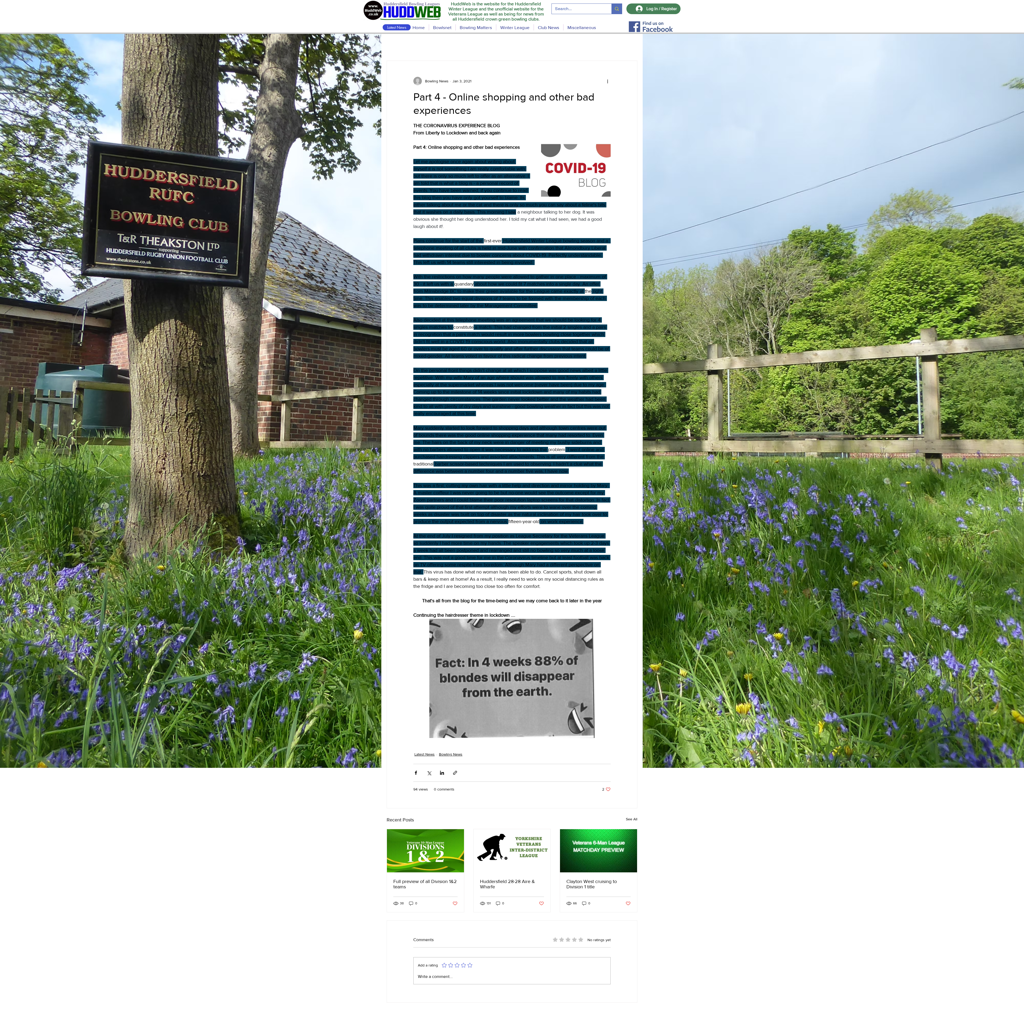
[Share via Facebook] (415, 772)
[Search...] (616, 9)
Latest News (424, 754)
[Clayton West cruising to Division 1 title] (598, 850)
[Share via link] (455, 772)
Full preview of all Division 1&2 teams (425, 884)
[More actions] (607, 81)
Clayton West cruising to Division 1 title (591, 884)
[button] (476, 27)
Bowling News (450, 754)
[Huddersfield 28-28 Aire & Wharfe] (512, 850)
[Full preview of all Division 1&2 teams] (425, 850)
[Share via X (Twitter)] (428, 772)
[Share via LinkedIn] (442, 772)
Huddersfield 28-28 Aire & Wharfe (507, 884)
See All (631, 819)
